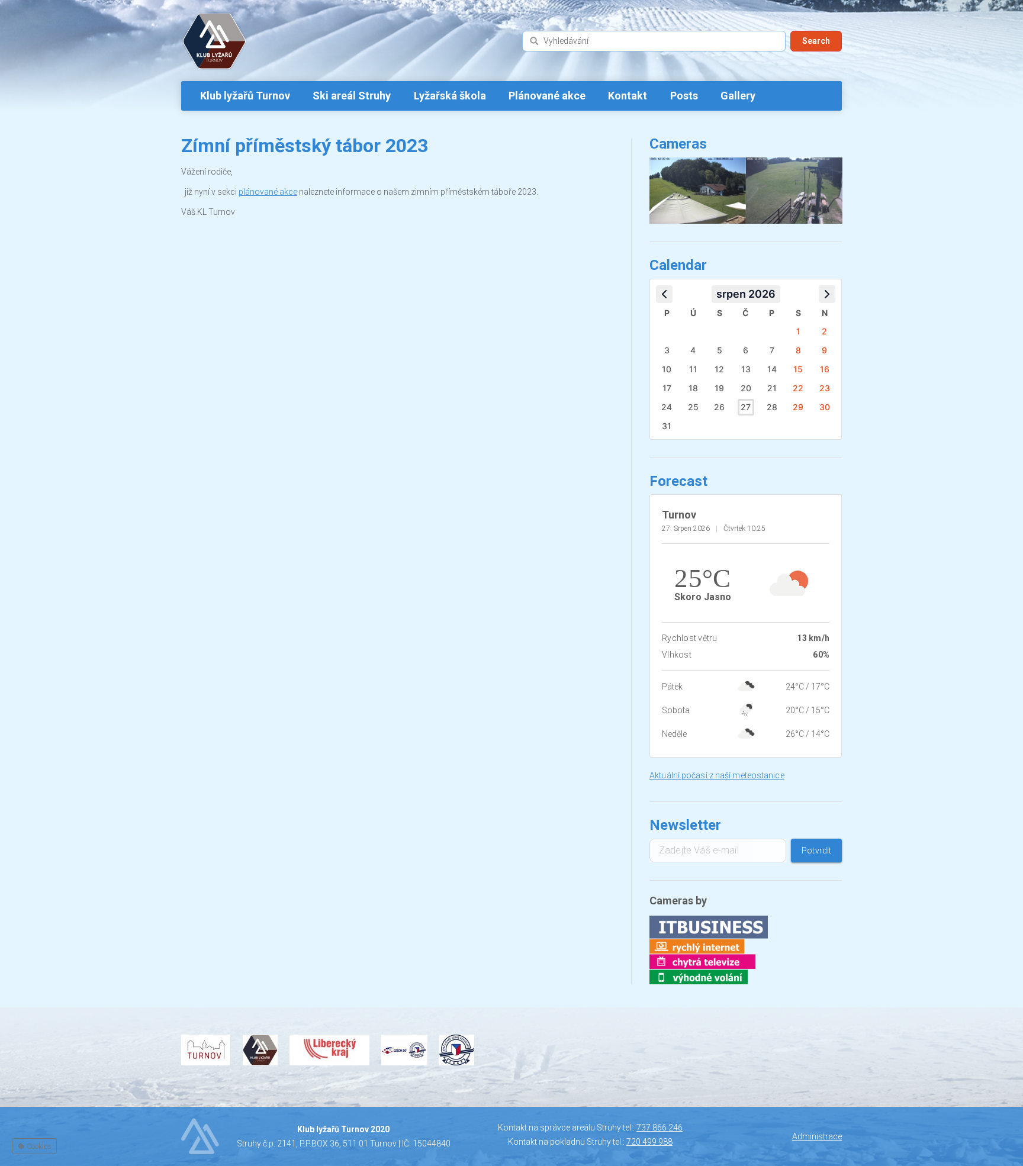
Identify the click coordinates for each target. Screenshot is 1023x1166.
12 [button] (719, 369)
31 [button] (666, 426)
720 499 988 (649, 1141)
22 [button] (798, 388)
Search (816, 41)
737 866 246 (659, 1127)
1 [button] (798, 331)
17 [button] (666, 388)
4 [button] (693, 350)
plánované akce (268, 192)
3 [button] (667, 350)
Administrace (817, 1136)
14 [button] (772, 369)
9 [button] (824, 350)
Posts (684, 95)
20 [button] (746, 388)
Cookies (38, 1146)
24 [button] (666, 407)
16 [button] (824, 369)
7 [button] (772, 350)
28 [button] (772, 407)
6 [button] (745, 350)
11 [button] (693, 369)
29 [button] (798, 407)
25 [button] (693, 407)
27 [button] (746, 407)
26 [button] (719, 407)
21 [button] (772, 388)
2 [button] (824, 331)
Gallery (737, 95)
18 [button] (693, 388)
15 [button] (798, 369)
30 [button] (824, 407)
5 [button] (719, 350)
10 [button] (666, 369)
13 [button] (746, 369)
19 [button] (719, 388)
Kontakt (627, 95)
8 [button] (798, 350)
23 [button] (824, 388)
